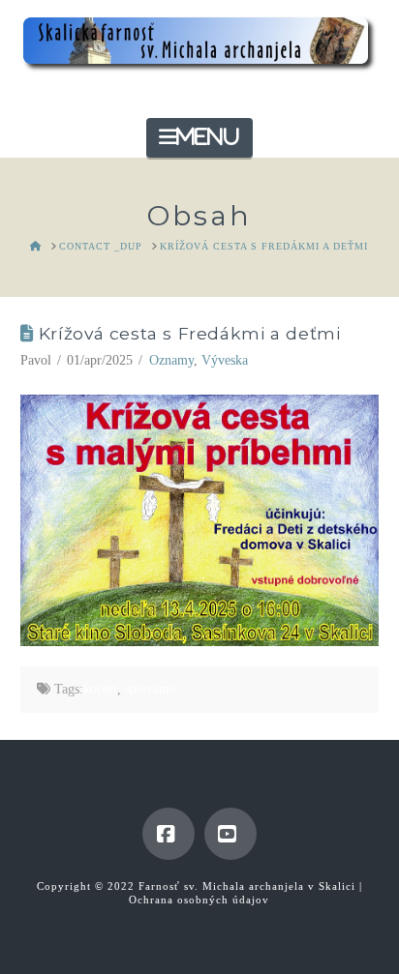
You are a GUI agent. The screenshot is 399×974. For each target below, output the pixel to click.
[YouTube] (230, 834)
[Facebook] (168, 834)
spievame (150, 689)
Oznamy (171, 360)
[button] (199, 138)
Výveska (224, 360)
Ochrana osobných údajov (199, 899)
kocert (100, 689)
